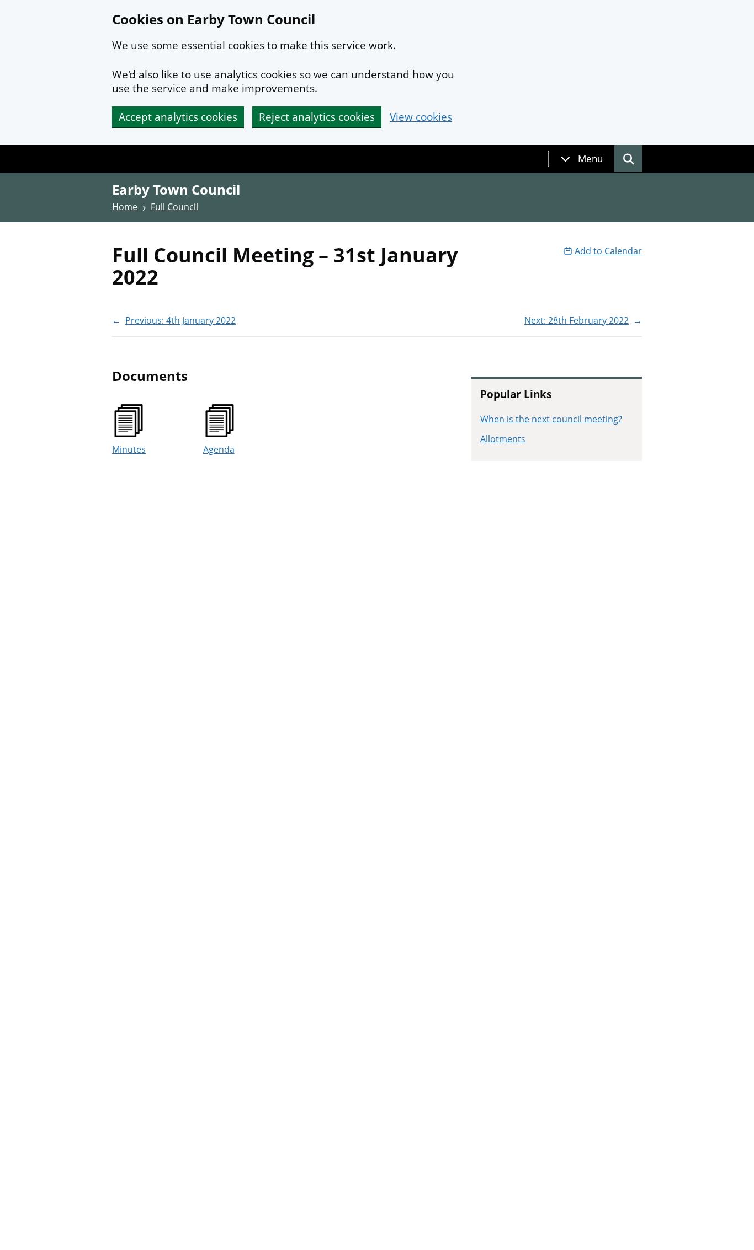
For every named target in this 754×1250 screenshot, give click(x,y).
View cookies (421, 117)
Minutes (129, 449)
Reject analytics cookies (317, 117)
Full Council (174, 207)
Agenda (219, 449)
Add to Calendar (608, 251)
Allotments (502, 439)
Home (124, 207)
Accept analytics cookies (178, 117)
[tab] (582, 159)
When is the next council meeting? (551, 419)
